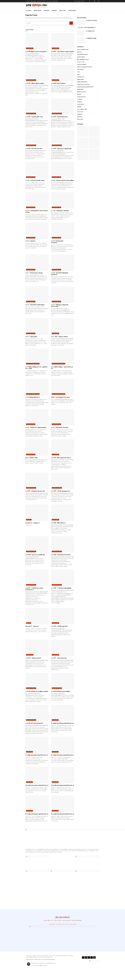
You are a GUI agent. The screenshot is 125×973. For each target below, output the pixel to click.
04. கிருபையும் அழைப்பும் (91, 20)
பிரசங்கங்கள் (39, 1)
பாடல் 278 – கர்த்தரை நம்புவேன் (33, 658)
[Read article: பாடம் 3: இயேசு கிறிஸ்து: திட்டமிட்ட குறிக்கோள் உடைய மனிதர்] (37, 356)
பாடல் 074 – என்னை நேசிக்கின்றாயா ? (87, 27)
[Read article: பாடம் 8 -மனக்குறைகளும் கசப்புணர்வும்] (62, 231)
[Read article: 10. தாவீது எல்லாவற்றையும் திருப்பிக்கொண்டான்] (62, 745)
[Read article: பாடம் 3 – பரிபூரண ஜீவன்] (37, 326)
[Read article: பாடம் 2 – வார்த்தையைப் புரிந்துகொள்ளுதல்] (37, 417)
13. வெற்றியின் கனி (90, 31)
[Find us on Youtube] (91, 957)
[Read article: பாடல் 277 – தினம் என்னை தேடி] (62, 648)
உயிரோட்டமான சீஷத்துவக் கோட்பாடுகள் (33, 363)
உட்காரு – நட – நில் (80, 61)
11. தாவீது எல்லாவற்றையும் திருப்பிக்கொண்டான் (36, 755)
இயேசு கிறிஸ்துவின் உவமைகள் (83, 59)
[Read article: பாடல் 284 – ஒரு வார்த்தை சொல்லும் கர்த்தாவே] (62, 41)
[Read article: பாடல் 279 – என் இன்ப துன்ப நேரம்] (62, 616)
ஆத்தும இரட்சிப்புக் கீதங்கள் (31, 113)
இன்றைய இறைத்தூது (77, 920)
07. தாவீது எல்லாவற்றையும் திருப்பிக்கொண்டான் (36, 814)
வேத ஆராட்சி (79, 116)
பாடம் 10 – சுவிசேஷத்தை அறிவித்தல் (60, 210)
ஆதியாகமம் (79, 51)
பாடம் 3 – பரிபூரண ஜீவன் (31, 336)
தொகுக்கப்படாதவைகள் (81, 91)
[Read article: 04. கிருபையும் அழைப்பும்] (81, 22)
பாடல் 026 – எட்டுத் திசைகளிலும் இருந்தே (61, 588)
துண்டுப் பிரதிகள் (55, 1)
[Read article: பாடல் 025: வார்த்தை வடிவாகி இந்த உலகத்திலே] (37, 681)
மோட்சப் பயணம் (80, 111)
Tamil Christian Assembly (49, 959)
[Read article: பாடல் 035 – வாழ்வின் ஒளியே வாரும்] (37, 106)
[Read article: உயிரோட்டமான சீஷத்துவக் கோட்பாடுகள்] (62, 387)
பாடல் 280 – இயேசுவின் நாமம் (58, 522)
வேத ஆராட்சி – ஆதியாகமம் (32, 626)
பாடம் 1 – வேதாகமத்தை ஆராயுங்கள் (60, 427)
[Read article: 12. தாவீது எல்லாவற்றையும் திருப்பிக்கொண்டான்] (62, 713)
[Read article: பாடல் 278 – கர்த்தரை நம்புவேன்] (37, 648)
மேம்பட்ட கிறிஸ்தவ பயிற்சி (31, 207)
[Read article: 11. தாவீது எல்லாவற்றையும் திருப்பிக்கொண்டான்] (37, 745)
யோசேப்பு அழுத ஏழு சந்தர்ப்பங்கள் (52, 849)
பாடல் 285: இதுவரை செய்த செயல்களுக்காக (36, 51)
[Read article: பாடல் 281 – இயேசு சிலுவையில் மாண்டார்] (62, 447)
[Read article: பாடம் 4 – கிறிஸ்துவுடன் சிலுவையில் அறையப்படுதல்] (62, 294)
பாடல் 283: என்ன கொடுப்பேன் (58, 83)
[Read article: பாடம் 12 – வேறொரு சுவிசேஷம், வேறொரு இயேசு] (62, 170)
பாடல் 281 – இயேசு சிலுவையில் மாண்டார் (61, 457)
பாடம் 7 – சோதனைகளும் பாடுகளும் (34, 272)
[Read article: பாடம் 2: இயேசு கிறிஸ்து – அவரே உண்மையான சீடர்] (62, 356)
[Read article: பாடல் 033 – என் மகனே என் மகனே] (37, 138)
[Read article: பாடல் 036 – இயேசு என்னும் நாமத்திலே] (37, 73)
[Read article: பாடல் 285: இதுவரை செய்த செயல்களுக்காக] (37, 41)
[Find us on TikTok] (94, 1)
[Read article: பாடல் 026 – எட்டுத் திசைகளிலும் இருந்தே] (62, 578)
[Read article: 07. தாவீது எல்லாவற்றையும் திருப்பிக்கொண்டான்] (37, 804)
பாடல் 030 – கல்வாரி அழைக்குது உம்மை (60, 491)
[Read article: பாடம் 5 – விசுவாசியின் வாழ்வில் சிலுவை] (37, 294)
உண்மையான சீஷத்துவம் (81, 64)
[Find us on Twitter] (89, 1)
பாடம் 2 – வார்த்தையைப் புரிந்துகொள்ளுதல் (35, 427)
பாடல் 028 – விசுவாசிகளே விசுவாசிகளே (60, 554)
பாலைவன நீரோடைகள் (48, 920)
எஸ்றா (78, 74)
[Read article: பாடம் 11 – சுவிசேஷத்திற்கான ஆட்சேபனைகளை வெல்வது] (37, 200)
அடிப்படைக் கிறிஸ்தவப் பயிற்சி (82, 49)
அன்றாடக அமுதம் (57, 920)
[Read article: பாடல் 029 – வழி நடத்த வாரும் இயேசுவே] (37, 544)
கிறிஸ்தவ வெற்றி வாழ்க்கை (82, 81)
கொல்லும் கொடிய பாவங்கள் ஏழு (83, 84)
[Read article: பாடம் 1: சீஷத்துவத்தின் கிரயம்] (37, 387)
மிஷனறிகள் (44, 1)
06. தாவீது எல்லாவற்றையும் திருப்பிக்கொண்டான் (62, 814)
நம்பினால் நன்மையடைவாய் (30, 849)
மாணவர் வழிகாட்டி (80, 104)
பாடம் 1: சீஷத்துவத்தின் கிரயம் (32, 397)
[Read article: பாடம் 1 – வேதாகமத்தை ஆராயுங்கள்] (62, 417)
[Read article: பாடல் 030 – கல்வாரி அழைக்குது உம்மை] (62, 481)
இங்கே (50, 963)
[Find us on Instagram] (91, 1)
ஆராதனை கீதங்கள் (30, 48)
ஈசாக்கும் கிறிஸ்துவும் (41, 849)
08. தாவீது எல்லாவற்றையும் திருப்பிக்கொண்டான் (62, 785)
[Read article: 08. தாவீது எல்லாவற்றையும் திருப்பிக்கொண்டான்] (62, 775)
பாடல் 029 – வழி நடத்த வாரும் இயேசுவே (35, 554)
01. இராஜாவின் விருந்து (91, 38)
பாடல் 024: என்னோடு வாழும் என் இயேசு (60, 691)
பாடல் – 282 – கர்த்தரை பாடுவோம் (59, 336)
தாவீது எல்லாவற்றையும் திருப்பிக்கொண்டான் (85, 86)
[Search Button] (99, 10)
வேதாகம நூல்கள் (73, 924)
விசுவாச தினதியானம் (66, 920)
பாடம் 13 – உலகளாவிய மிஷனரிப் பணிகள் (35, 180)
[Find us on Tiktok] (94, 957)
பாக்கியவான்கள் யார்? (81, 96)
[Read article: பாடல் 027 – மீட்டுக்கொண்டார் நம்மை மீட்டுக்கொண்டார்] (37, 578)
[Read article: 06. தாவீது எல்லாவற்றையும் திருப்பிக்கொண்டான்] (62, 804)
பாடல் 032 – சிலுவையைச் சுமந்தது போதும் (61, 148)
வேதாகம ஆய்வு (49, 1)
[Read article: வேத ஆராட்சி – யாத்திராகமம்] (37, 512)
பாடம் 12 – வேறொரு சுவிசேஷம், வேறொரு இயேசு (62, 180)
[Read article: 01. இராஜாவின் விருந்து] (81, 40)
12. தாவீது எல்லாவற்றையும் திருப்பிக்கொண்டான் (62, 723)
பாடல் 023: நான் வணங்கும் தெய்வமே (34, 723)
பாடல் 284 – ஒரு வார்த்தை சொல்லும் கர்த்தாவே (62, 51)
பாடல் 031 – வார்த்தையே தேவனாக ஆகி (35, 491)
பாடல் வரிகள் (58, 924)
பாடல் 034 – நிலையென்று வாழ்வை (59, 116)
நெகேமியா (79, 94)
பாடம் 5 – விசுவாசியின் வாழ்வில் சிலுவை (35, 304)
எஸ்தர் (78, 71)
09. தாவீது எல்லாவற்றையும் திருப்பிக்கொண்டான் (36, 785)
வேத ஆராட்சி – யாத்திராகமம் (32, 522)
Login (98, 1)
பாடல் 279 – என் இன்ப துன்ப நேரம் (59, 626)
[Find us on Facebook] (83, 957)
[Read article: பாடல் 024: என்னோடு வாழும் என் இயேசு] (62, 681)
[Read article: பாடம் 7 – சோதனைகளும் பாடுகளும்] (37, 262)
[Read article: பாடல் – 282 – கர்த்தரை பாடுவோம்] (62, 326)
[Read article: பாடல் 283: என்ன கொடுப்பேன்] (62, 73)
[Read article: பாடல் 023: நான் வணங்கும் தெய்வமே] (37, 713)
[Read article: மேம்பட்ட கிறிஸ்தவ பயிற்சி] (37, 447)
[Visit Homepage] (36, 6)
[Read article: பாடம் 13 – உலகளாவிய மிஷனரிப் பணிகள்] (37, 170)
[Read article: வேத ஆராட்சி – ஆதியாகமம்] (37, 616)
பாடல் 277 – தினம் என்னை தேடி (59, 658)
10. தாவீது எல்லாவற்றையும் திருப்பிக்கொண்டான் (62, 755)
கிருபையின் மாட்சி (80, 76)
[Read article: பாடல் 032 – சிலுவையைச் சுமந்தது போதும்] (62, 138)
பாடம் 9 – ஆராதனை (30, 241)
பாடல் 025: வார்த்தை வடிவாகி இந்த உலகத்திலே (36, 691)
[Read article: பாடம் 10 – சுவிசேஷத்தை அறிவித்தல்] (62, 200)
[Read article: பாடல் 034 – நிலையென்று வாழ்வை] (62, 106)
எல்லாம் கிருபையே (80, 69)
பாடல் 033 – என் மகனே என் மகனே (33, 148)
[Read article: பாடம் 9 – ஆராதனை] (37, 231)
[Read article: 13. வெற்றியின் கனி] (81, 33)
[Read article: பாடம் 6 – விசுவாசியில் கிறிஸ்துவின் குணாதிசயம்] (62, 262)
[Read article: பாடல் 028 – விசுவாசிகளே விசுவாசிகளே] (62, 544)
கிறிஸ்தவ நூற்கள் (33, 1)
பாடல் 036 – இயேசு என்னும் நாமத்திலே (34, 83)
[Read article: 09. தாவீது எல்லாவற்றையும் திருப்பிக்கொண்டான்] (37, 775)
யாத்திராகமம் (29, 519)
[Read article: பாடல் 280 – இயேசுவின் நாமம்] (62, 512)
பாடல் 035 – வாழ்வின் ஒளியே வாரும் (34, 116)
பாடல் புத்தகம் (27, 1)
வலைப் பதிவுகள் (52, 924)
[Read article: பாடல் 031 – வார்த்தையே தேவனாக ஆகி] (37, 481)
